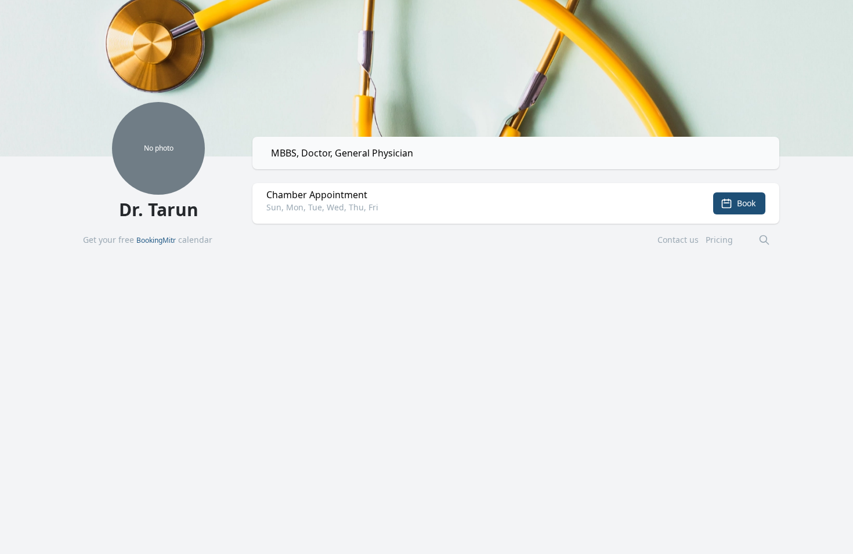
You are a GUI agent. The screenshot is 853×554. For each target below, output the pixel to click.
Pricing (719, 239)
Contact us (678, 239)
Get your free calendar (147, 239)
